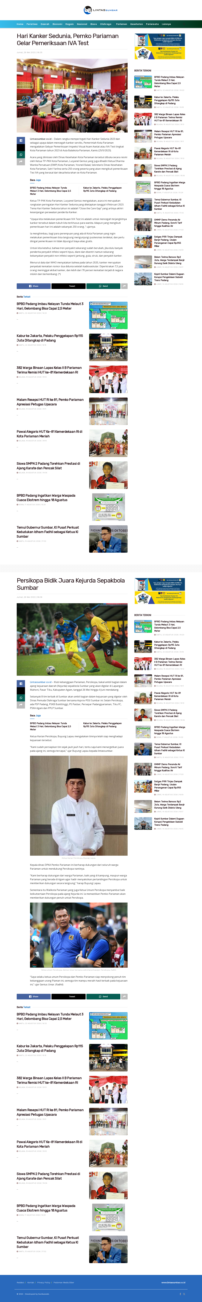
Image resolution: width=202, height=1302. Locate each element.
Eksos (94, 24)
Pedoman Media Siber (64, 1282)
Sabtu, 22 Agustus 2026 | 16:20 (32, 313)
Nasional (82, 24)
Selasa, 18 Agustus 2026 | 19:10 (32, 441)
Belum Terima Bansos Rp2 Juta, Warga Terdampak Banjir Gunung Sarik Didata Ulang (169, 260)
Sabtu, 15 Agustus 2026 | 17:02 (32, 541)
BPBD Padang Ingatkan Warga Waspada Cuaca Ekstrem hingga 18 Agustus (169, 185)
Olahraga (105, 24)
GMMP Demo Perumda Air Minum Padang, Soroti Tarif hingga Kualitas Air (168, 222)
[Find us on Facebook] (180, 1294)
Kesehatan (136, 24)
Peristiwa (32, 24)
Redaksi (20, 1282)
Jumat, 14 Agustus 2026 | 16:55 (169, 284)
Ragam (70, 24)
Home (20, 24)
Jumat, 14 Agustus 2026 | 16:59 (169, 250)
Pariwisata (152, 24)
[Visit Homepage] (101, 10)
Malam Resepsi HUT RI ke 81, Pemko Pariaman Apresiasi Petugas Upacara (169, 134)
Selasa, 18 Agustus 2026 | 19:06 (32, 473)
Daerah (45, 24)
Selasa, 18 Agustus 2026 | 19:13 (32, 377)
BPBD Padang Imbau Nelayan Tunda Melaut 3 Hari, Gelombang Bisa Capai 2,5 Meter (50, 190)
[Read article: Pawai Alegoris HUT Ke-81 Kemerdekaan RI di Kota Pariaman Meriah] (108, 443)
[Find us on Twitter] (184, 1294)
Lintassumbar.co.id (40, 682)
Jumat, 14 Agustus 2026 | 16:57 (169, 267)
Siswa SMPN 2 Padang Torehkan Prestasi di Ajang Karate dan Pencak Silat (168, 168)
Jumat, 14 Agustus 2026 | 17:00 (170, 230)
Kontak (30, 1282)
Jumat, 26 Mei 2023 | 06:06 (29, 597)
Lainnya (166, 24)
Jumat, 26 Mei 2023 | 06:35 (29, 52)
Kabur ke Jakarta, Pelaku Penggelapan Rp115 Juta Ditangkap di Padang (166, 100)
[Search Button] (184, 24)
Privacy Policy (43, 1282)
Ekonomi (57, 24)
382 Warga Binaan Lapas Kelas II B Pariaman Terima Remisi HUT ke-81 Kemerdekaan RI (169, 117)
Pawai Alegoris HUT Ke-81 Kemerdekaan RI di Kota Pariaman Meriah (167, 151)
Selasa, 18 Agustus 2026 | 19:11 (32, 409)
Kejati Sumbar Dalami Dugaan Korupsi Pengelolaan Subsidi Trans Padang (169, 277)
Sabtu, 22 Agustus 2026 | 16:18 (32, 345)
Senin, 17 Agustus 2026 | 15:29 (32, 505)
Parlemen (121, 24)
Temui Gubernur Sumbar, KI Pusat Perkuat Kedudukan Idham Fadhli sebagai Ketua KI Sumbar (48, 532)
